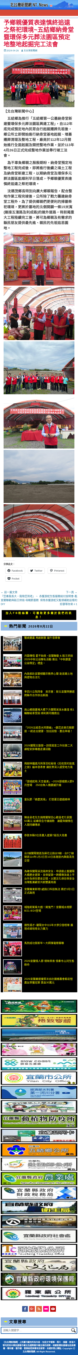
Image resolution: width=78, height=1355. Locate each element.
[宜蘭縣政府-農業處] (39, 1184)
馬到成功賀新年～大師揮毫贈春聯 (44, 942)
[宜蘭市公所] (39, 1083)
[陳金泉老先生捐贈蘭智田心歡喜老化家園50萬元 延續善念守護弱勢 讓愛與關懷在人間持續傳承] (12, 823)
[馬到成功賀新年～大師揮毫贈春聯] (12, 948)
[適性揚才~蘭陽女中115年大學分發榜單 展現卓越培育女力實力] (12, 930)
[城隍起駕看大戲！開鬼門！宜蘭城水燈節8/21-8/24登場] (12, 912)
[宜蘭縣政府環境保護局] (39, 1284)
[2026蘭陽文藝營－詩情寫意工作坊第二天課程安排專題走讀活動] (12, 751)
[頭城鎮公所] (39, 1256)
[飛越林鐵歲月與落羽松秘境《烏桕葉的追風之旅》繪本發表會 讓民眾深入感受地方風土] (12, 769)
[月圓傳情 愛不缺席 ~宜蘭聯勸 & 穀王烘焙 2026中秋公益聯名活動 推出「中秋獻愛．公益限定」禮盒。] (12, 661)
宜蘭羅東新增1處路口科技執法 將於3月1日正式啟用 (49, 891)
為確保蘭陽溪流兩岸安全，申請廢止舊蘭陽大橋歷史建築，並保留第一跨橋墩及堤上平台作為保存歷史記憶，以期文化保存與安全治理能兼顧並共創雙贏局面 (49, 877)
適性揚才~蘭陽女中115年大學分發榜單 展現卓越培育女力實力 (48, 926)
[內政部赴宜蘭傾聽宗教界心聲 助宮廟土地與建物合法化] (12, 679)
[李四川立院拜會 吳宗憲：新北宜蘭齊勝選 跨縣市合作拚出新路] (12, 697)
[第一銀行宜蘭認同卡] (39, 1141)
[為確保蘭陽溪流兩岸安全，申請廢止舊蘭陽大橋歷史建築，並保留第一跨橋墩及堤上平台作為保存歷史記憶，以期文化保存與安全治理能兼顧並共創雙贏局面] (12, 877)
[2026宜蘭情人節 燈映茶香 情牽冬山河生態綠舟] (12, 966)
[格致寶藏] (39, 1026)
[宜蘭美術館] (39, 1040)
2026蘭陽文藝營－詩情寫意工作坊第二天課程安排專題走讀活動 (48, 747)
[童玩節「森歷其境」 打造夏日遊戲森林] (12, 805)
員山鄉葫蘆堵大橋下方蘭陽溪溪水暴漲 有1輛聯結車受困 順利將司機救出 (49, 711)
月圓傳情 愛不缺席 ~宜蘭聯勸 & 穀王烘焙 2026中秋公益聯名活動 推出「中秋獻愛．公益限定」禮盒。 (48, 659)
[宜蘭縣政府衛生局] (39, 1213)
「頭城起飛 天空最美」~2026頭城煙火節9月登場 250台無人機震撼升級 (49, 783)
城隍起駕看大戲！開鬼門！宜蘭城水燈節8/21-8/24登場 (48, 909)
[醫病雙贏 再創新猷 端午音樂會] (12, 643)
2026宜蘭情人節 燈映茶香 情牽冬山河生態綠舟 (49, 962)
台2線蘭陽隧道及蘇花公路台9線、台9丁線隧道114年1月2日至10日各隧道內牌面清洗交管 (49, 857)
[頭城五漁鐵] (39, 1069)
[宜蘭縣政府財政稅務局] (39, 1198)
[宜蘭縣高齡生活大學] (39, 1112)
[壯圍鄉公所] (39, 1169)
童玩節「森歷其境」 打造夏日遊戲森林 (47, 799)
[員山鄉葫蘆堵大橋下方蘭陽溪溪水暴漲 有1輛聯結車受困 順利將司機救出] (12, 715)
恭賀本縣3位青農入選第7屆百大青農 (45, 835)
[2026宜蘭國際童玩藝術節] (39, 1011)
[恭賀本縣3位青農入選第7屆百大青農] (12, 841)
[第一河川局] (39, 1098)
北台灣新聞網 (30, 50)
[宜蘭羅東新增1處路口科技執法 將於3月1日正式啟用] (12, 895)
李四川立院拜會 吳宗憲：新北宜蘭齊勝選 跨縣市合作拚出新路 (49, 693)
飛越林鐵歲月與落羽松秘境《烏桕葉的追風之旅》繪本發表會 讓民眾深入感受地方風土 (49, 767)
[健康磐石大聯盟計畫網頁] (39, 1055)
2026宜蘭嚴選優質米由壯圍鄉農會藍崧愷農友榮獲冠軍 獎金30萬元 (48, 980)
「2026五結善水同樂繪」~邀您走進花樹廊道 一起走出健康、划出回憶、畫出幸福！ (49, 729)
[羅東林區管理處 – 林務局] (39, 1227)
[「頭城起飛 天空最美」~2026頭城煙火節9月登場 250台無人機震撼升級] (12, 787)
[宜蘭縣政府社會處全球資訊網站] (39, 1241)
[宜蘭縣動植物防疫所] (39, 1126)
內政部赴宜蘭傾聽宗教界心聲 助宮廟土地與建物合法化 (48, 675)
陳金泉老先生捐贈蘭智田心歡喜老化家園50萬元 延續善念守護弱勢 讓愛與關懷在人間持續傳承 (48, 821)
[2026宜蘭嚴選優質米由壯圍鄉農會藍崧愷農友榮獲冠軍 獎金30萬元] (12, 984)
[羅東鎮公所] (39, 1299)
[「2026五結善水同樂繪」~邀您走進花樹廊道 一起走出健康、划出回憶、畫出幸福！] (12, 733)
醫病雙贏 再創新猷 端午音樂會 (42, 637)
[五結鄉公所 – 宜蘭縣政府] (39, 1155)
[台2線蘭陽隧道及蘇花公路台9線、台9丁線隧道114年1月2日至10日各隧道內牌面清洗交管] (12, 859)
